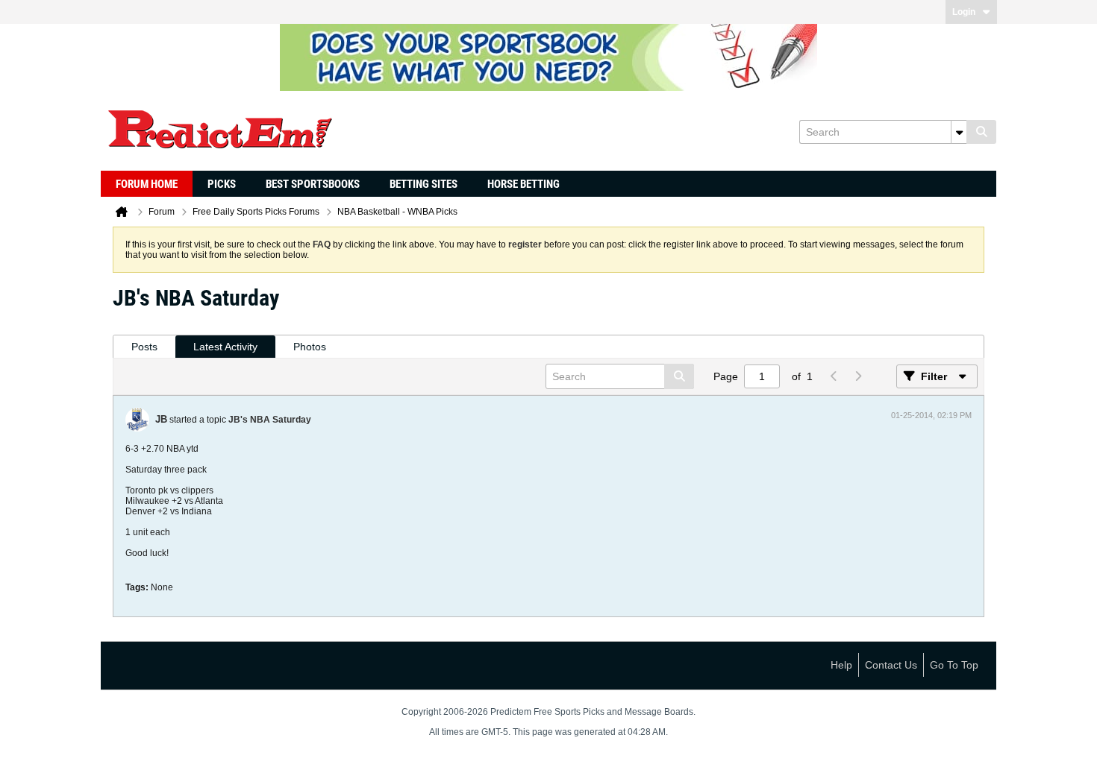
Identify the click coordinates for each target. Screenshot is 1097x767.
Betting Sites (423, 184)
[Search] (981, 132)
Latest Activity (225, 347)
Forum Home (147, 184)
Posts (144, 347)
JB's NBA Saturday (269, 419)
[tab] (144, 347)
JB (161, 419)
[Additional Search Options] (959, 132)
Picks (221, 184)
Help (841, 665)
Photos (309, 347)
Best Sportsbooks (313, 184)
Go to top (954, 665)
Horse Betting (523, 184)
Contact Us (891, 665)
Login (963, 12)
